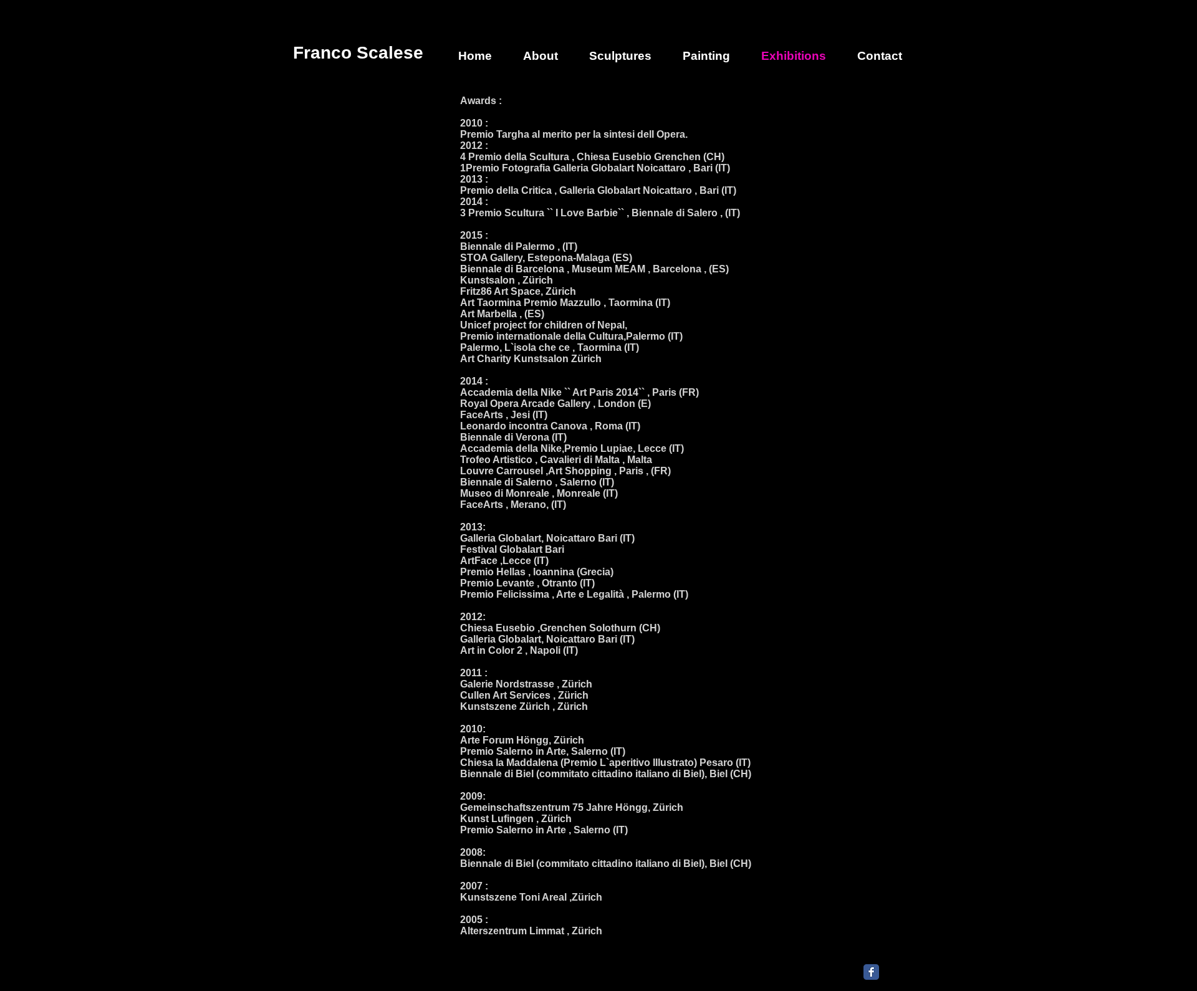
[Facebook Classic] (871, 972)
